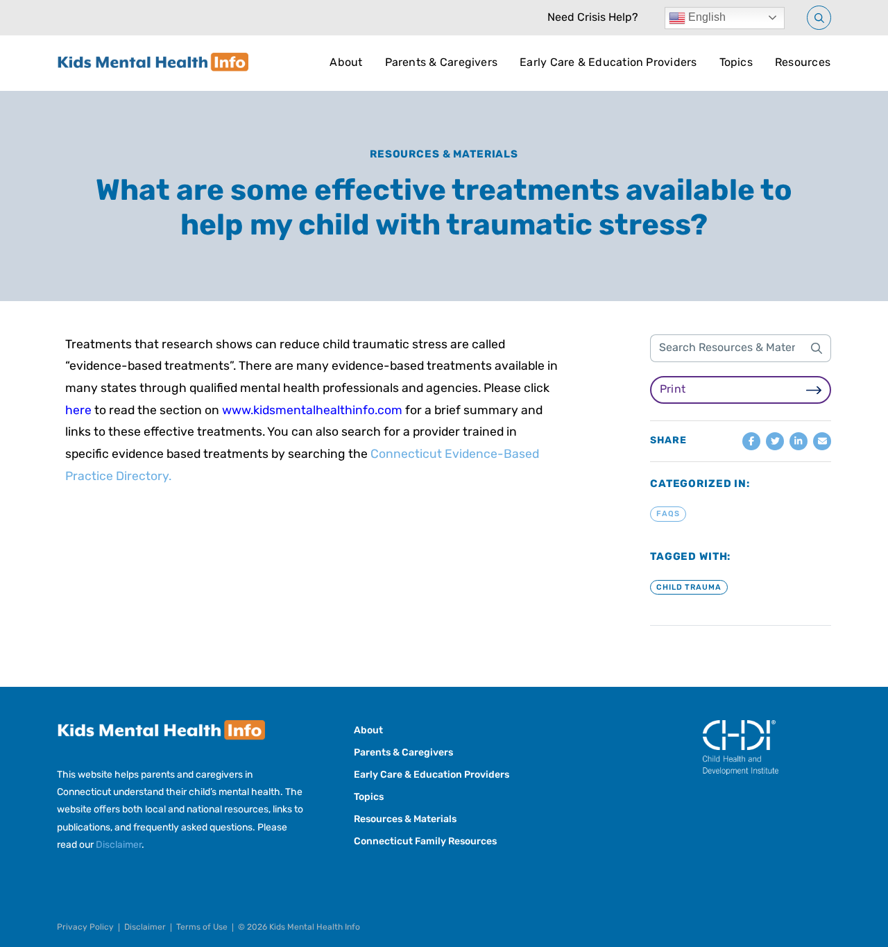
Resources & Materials (444, 155)
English (705, 17)
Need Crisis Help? (592, 18)
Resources (802, 63)
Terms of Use (202, 927)
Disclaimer (119, 845)
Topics (736, 63)
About (346, 63)
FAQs (668, 514)
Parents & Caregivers (441, 63)
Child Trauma (689, 587)
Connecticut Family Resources (425, 842)
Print (672, 389)
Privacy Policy (85, 927)
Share (668, 441)
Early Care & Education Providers (608, 63)
